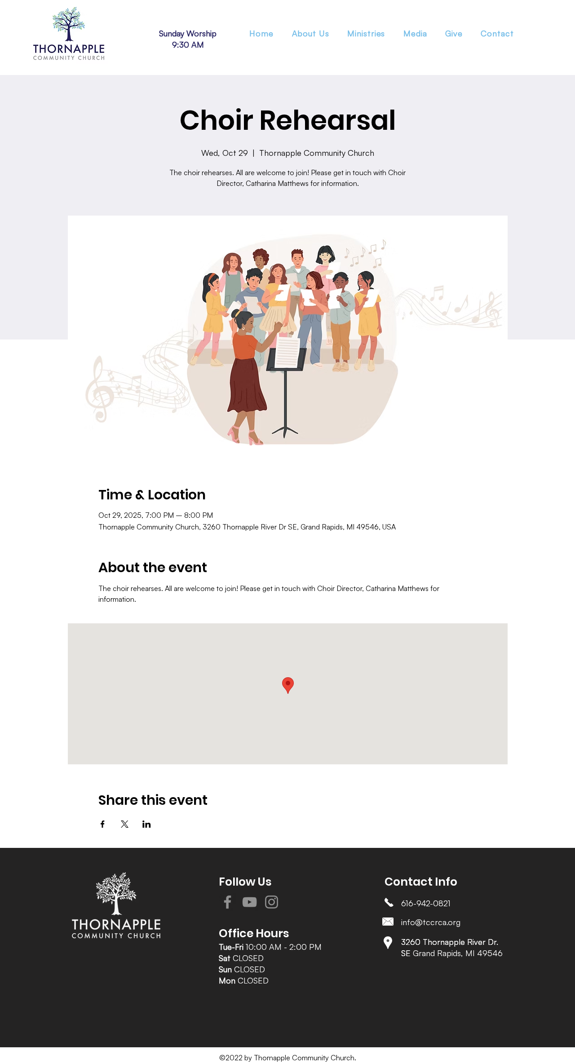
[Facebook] (227, 902)
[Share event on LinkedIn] (146, 824)
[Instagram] (271, 902)
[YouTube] (249, 902)
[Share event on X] (124, 824)
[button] (366, 33)
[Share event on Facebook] (102, 824)
